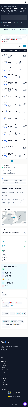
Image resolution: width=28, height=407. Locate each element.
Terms (11, 404)
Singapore (5, 41)
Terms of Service (4, 384)
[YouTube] (1, 350)
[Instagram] (4, 350)
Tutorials (3, 367)
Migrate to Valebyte (5, 369)
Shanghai (4, 245)
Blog (2, 357)
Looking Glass (4, 372)
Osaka (3, 246)
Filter (24, 46)
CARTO (24, 223)
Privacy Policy (4, 386)
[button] (14, 217)
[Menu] (25, 2)
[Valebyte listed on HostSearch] (16, 393)
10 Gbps (19, 37)
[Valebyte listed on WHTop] (9, 392)
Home (2, 6)
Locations (3, 363)
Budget (23, 37)
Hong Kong (19, 39)
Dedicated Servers (7, 6)
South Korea (5, 56)
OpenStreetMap (20, 223)
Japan (8, 39)
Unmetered (14, 37)
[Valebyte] (5, 342)
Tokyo (3, 241)
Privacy (16, 404)
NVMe (6, 37)
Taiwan (13, 39)
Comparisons (4, 365)
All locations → (13, 305)
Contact (3, 382)
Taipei (3, 242)
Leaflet (16, 223)
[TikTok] (6, 350)
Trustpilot (3, 389)
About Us (3, 380)
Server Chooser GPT (5, 371)
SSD (10, 37)
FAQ (2, 374)
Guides (2, 355)
